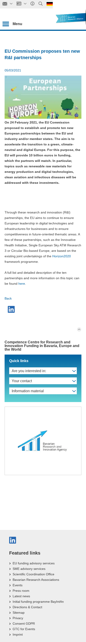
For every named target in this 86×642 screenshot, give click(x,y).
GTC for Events (24, 629)
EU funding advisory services (34, 563)
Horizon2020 (61, 256)
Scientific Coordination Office (33, 574)
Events (17, 585)
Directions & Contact (27, 607)
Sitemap (19, 612)
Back (8, 298)
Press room (21, 590)
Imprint (18, 634)
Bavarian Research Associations (36, 579)
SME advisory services (29, 569)
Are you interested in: (29, 371)
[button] (12, 309)
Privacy (18, 618)
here (21, 283)
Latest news (21, 596)
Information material (28, 391)
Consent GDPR (24, 623)
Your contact (22, 381)
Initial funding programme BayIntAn (38, 601)
